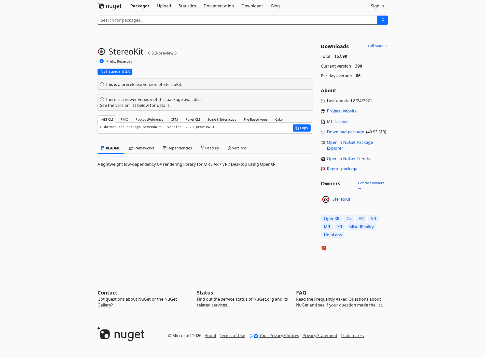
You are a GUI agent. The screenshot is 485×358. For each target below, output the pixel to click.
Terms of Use (232, 335)
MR (327, 226)
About (210, 335)
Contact (107, 292)
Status (205, 292)
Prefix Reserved (119, 61)
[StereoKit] (325, 199)
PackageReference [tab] (149, 119)
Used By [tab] (211, 148)
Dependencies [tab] (179, 148)
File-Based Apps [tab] (256, 119)
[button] (302, 128)
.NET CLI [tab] (107, 119)
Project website (342, 111)
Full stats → (378, 45)
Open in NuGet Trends (348, 158)
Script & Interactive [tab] (221, 119)
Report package (342, 169)
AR (361, 218)
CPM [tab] (174, 119)
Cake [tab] (279, 119)
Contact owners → (371, 185)
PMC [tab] (124, 119)
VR (373, 218)
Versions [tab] (239, 148)
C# (349, 218)
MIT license (338, 121)
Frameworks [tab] (143, 148)
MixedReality (361, 226)
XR (339, 226)
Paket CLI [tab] (193, 119)
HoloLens (333, 235)
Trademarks (352, 335)
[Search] (382, 20)
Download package (345, 132)
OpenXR (331, 218)
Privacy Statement (319, 335)
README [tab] (112, 148)
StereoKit (341, 199)
